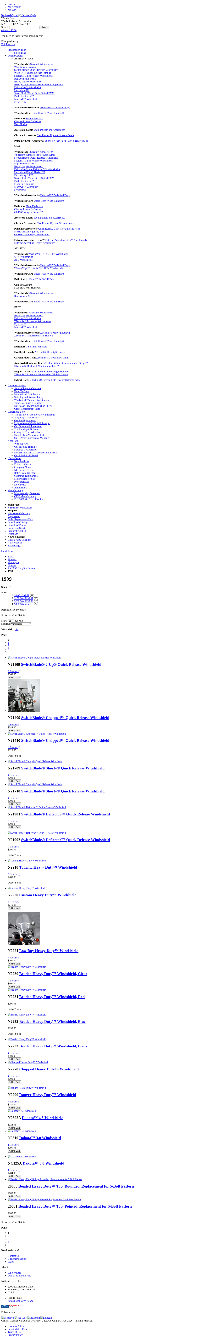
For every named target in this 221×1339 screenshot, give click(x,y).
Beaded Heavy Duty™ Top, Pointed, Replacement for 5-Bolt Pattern (75, 1206)
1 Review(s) (14, 1144)
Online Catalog (15, 55)
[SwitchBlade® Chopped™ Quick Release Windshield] (24, 710)
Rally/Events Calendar (19, 539)
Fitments (12, 559)
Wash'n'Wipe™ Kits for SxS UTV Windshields (38, 268)
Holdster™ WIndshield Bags (55, 107)
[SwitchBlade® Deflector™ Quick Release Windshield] (37, 807)
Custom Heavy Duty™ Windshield (48, 895)
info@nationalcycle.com (20, 1300)
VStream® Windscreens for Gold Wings (34, 154)
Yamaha (12, 565)
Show (4, 620)
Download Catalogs (18, 522)
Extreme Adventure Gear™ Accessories (34, 243)
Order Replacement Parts (20, 519)
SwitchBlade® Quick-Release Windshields (36, 70)
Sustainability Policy (18, 1329)
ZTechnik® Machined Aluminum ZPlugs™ (36, 366)
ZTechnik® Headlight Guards (49, 352)
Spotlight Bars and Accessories (49, 129)
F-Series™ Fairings (24, 184)
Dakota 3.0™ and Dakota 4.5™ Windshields (37, 169)
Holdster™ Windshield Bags (55, 195)
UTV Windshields (23, 256)
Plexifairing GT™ (23, 175)
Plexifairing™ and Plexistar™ (29, 172)
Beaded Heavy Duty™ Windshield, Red (52, 997)
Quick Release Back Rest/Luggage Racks (66, 140)
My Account (14, 7)
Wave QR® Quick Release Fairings (32, 72)
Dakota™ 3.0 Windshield (40, 1138)
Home (11, 556)
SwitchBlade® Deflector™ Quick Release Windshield (65, 814)
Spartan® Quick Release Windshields (33, 75)
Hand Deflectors (34, 118)
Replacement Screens (25, 78)
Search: (5, 27)
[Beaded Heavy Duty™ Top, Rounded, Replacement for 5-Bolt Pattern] (45, 1179)
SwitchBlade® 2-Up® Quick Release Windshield (61, 664)
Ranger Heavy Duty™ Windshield (47, 1095)
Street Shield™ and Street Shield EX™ (34, 93)
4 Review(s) (14, 724)
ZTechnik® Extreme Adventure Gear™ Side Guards (41, 374)
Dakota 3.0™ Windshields (27, 87)
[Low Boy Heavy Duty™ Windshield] (24, 943)
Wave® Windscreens (25, 67)
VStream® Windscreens (40, 64)
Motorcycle (13, 562)
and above (24, 604)
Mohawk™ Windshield (26, 99)
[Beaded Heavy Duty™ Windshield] (27, 966)
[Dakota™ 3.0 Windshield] (22, 1131)
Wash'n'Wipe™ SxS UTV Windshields (48, 254)
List (16, 629)
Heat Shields (20, 124)
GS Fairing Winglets (36, 346)
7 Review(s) (14, 957)
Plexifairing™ (21, 90)
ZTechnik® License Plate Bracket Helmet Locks (55, 380)
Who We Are (14, 1272)
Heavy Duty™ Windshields (28, 81)
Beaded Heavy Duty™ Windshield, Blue (52, 1021)
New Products (15, 542)
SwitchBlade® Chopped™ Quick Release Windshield (65, 718)
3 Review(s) (14, 671)
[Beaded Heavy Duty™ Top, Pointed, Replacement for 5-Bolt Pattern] (44, 1199)
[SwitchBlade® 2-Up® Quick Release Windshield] (34, 657)
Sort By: (5, 623)
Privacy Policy (15, 1334)
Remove (10, 44)
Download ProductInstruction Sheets (17, 526)
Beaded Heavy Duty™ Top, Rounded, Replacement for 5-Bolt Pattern (76, 1186)
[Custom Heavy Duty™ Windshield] (27, 888)
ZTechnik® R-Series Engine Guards (50, 371)
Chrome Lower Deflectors (27, 121)
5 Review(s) (14, 821)
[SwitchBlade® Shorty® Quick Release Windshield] (35, 761)
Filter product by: (10, 41)
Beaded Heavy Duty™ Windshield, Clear (53, 974)
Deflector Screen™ (24, 96)
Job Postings (14, 545)
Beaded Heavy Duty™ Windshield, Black (53, 1046)
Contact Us (13, 1255)
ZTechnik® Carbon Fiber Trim (52, 357)
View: (4, 629)
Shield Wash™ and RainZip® (48, 113)
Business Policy (16, 1326)
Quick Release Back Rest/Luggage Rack (59, 228)
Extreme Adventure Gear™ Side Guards (66, 240)
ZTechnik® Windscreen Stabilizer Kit (33, 335)
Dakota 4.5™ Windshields (27, 318)
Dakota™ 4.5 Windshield (42, 1118)
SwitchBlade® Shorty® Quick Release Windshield (63, 768)
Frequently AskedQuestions (17, 532)
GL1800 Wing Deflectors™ (28, 212)
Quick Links (7, 551)
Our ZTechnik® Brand (19, 1275)
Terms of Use (15, 1332)
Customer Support (17, 1258)
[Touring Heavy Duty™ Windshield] (27, 860)
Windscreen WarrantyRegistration (19, 515)
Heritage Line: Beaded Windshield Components (38, 84)
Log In (11, 4)
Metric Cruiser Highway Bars (29, 231)
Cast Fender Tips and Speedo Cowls (55, 135)
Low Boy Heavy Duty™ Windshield (48, 951)
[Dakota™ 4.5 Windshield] (22, 1110)
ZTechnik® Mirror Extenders (55, 332)
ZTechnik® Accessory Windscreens (32, 321)
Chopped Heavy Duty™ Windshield (49, 1069)
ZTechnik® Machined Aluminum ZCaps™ (66, 363)
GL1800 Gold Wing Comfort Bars (32, 234)
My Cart (12, 9)
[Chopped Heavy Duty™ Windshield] (28, 1062)
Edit (3, 44)
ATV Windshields (23, 259)
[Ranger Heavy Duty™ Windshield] (27, 1087)
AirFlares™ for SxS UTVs (40, 279)
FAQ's (11, 1261)
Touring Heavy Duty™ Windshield (48, 867)
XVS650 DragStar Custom (21, 568)
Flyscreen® (20, 102)
